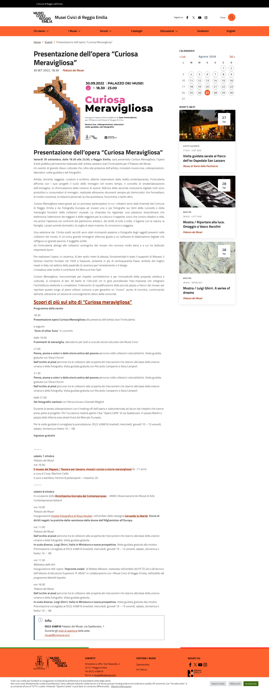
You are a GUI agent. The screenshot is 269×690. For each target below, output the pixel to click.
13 (207, 80)
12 (199, 80)
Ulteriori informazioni (121, 686)
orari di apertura (67, 631)
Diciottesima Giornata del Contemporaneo (80, 496)
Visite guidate (191, 146)
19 (199, 86)
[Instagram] (205, 17)
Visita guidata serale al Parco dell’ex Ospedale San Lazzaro (204, 158)
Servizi (104, 31)
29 (223, 93)
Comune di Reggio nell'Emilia (49, 3)
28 (215, 93)
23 (231, 86)
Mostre (187, 212)
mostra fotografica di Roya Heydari (71, 516)
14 (215, 80)
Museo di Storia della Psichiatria (200, 166)
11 (191, 80)
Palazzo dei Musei (73, 70)
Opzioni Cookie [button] (218, 683)
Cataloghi (136, 31)
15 (223, 80)
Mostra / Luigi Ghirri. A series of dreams (206, 290)
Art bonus (141, 669)
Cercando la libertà (136, 516)
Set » (232, 56)
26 (199, 93)
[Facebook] (186, 17)
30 (231, 93)
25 (191, 93)
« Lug (182, 56)
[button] (231, 17)
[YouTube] (198, 17)
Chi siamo (39, 31)
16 (231, 80)
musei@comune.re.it (57, 635)
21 (215, 86)
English (231, 31)
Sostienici (203, 31)
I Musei (72, 31)
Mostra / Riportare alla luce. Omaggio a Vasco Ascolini (204, 224)
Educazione (167, 31)
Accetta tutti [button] (251, 683)
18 (191, 86)
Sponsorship (142, 664)
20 (207, 86)
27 (207, 93)
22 (223, 86)
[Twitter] (192, 17)
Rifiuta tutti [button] (235, 683)
